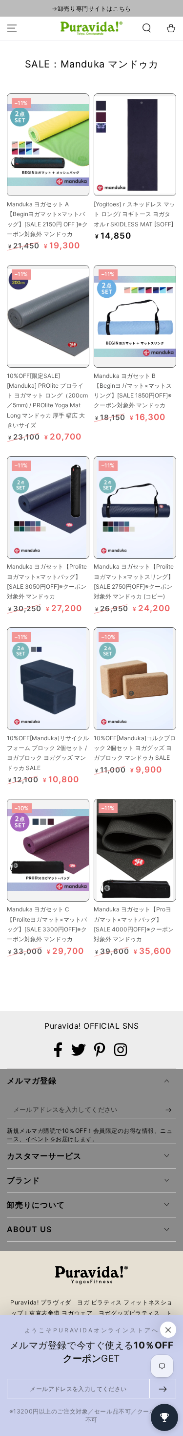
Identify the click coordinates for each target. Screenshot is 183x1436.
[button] (147, 28)
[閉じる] (168, 1330)
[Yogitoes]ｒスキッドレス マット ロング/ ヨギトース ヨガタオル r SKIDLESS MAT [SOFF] (134, 214)
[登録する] (170, 1110)
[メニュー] (12, 28)
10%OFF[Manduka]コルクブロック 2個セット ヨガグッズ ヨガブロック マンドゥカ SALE (135, 748)
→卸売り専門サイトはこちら (91, 8)
